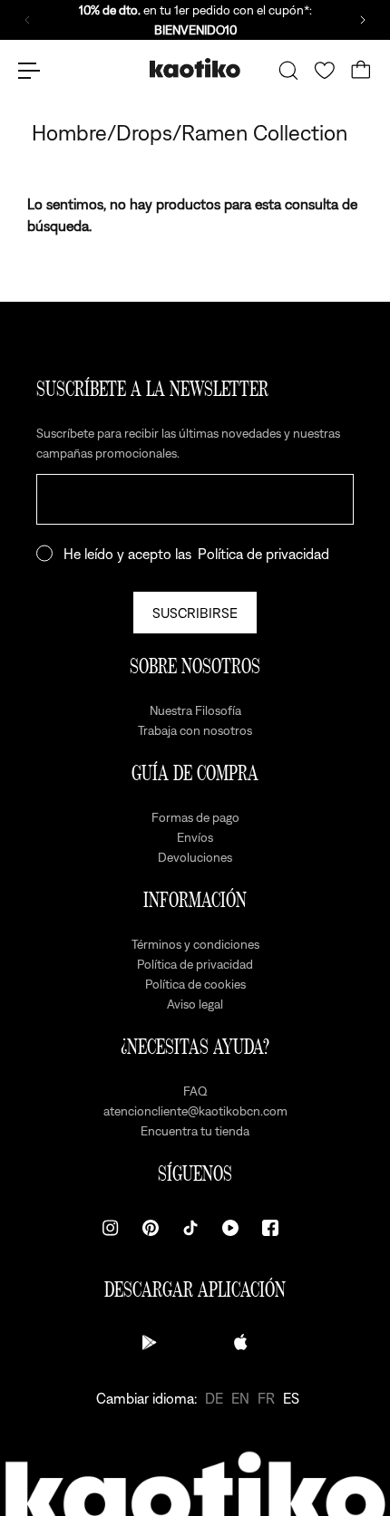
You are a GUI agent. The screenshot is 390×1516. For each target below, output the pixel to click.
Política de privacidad (263, 554)
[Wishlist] (325, 71)
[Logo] (195, 70)
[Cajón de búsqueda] (288, 71)
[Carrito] (361, 71)
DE (214, 1398)
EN (240, 1398)
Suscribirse (195, 612)
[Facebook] (270, 1228)
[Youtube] (230, 1228)
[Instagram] (111, 1228)
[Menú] (29, 70)
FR (266, 1398)
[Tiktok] (190, 1228)
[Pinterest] (151, 1228)
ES (291, 1398)
